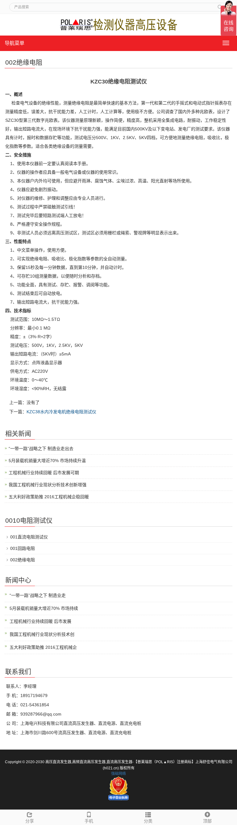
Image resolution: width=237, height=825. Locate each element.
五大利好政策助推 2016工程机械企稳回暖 (49, 496)
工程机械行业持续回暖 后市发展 (40, 621)
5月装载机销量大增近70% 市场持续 (44, 608)
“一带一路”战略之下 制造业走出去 (41, 448)
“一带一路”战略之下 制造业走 (38, 595)
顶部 (207, 821)
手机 (89, 821)
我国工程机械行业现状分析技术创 (42, 634)
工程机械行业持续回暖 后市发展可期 (44, 472)
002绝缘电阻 (22, 559)
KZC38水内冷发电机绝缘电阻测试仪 (61, 411)
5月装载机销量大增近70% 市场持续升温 (47, 460)
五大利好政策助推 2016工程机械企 (43, 647)
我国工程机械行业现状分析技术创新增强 (47, 484)
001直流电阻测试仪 (29, 536)
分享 (29, 821)
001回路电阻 (22, 548)
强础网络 (118, 774)
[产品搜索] (220, 5)
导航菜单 (14, 43)
